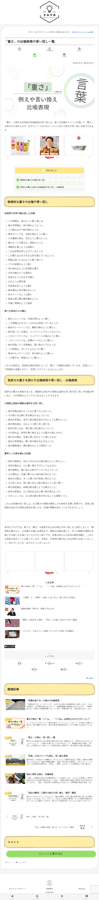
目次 (48, 170)
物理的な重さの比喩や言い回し (33, 180)
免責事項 (49, 889)
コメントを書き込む (50, 853)
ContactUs (49, 892)
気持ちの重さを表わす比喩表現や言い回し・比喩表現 (42, 187)
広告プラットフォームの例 (83, 32)
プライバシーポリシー (17, 889)
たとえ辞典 (10, 646)
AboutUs (82, 889)
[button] (64, 55)
